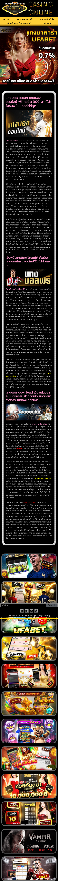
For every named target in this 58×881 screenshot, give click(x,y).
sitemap (48, 23)
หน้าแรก (6, 19)
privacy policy (42, 615)
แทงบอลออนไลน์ (24, 19)
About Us (27, 615)
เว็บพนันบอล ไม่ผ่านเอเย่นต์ (19, 23)
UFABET (20, 448)
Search (51, 605)
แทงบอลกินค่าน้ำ (46, 19)
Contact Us (14, 615)
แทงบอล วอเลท (30, 502)
